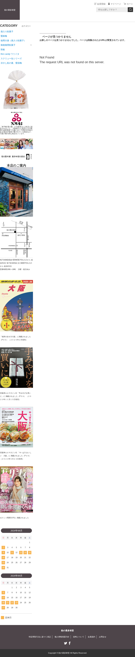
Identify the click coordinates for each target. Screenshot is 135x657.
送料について (78, 637)
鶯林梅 (4, 36)
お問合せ (102, 637)
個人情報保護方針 (62, 637)
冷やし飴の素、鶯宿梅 (11, 63)
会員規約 (91, 637)
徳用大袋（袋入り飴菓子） (13, 40)
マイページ (115, 4)
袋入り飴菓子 (7, 31)
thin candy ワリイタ (10, 54)
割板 (3, 49)
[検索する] (130, 9)
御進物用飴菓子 (8, 45)
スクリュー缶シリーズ (11, 58)
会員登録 (101, 4)
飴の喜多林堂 (9, 10)
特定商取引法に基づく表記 (40, 637)
